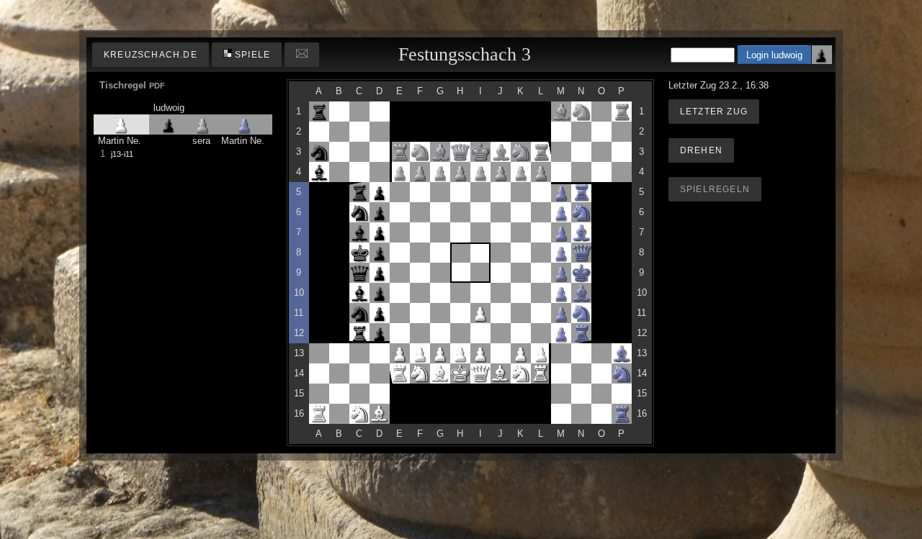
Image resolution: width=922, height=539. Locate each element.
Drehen (701, 150)
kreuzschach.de (150, 55)
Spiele (251, 55)
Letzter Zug (714, 112)
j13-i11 (122, 154)
